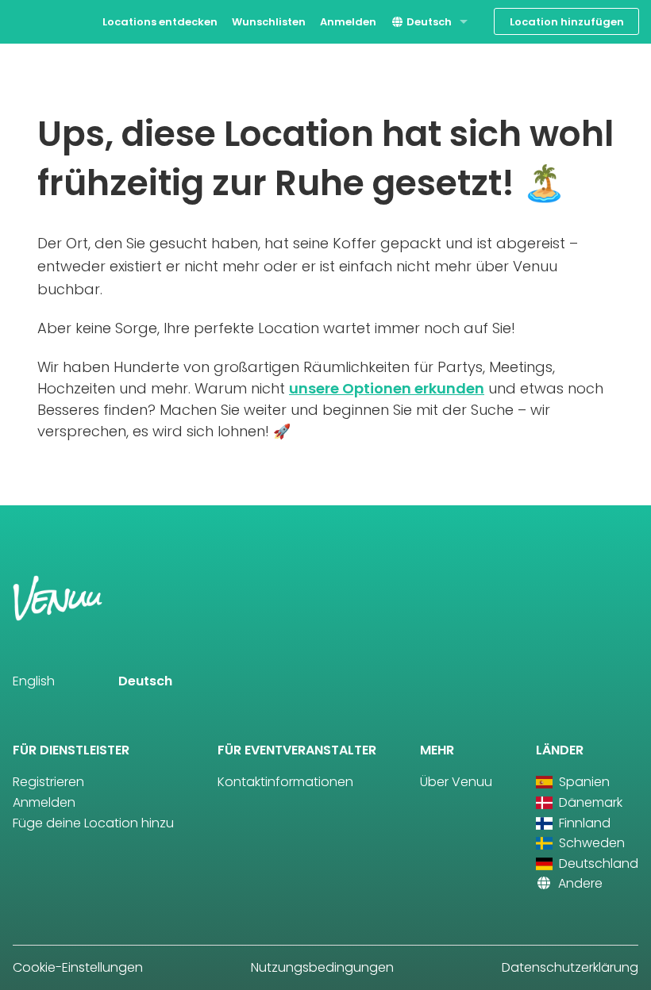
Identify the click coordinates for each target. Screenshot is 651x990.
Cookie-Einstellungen (78, 967)
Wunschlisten (269, 21)
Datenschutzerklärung (570, 967)
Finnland (583, 823)
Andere (579, 883)
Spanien (583, 782)
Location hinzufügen (567, 21)
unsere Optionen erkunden (386, 388)
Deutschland (597, 863)
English (34, 681)
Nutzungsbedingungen (322, 967)
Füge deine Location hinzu (93, 823)
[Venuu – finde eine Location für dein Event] (41, 20)
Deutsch (428, 21)
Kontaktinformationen (285, 782)
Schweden (590, 843)
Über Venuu (456, 782)
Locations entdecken (160, 21)
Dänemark (589, 802)
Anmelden (348, 21)
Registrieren (48, 782)
